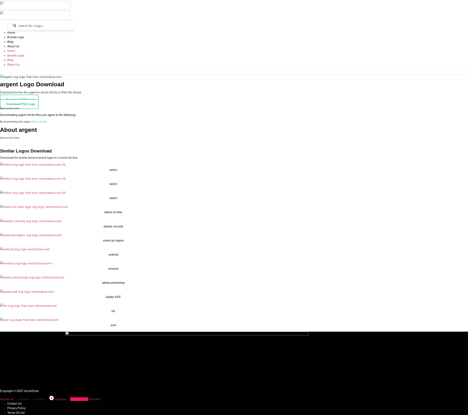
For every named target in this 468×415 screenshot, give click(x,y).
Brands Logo (15, 37)
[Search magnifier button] (14, 25)
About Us (13, 46)
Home (11, 32)
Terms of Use (39, 121)
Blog (10, 41)
